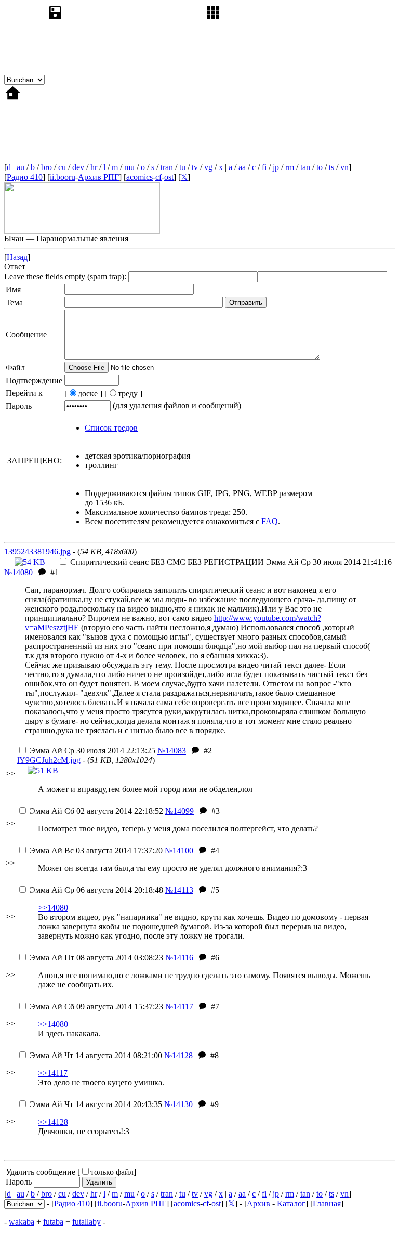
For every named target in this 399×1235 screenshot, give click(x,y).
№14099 (179, 811)
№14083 (171, 750)
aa (242, 167)
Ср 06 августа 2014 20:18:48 (96, 890)
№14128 (178, 1055)
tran (167, 167)
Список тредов (111, 427)
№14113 (179, 890)
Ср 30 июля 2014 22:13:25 (92, 750)
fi (264, 167)
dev (78, 167)
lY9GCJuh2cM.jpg (49, 760)
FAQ (269, 521)
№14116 (179, 957)
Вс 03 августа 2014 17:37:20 (96, 850)
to (319, 167)
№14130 (178, 1104)
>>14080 (53, 907)
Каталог (291, 1203)
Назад (17, 257)
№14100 (179, 850)
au (20, 167)
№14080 (18, 572)
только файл (112, 1171)
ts (331, 167)
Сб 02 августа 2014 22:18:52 (96, 811)
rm (289, 167)
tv (195, 167)
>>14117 (53, 1073)
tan (305, 167)
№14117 (179, 1006)
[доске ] (83, 393)
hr (93, 167)
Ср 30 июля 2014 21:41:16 (231, 561)
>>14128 (53, 1121)
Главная (327, 1203)
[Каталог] (283, 79)
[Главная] (82, 159)
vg (208, 167)
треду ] (130, 393)
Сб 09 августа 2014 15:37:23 (96, 1006)
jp (276, 167)
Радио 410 (25, 177)
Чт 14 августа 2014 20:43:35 (96, 1104)
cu (62, 167)
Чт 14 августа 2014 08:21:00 (96, 1055)
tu (182, 167)
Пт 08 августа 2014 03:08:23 (96, 957)
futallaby (86, 1221)
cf (158, 177)
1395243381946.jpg (37, 551)
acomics (139, 177)
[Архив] (125, 79)
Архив (258, 1203)
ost (169, 177)
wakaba (21, 1221)
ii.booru (62, 177)
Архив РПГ (98, 177)
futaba (53, 1221)
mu (129, 167)
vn (344, 167)
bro (46, 167)
